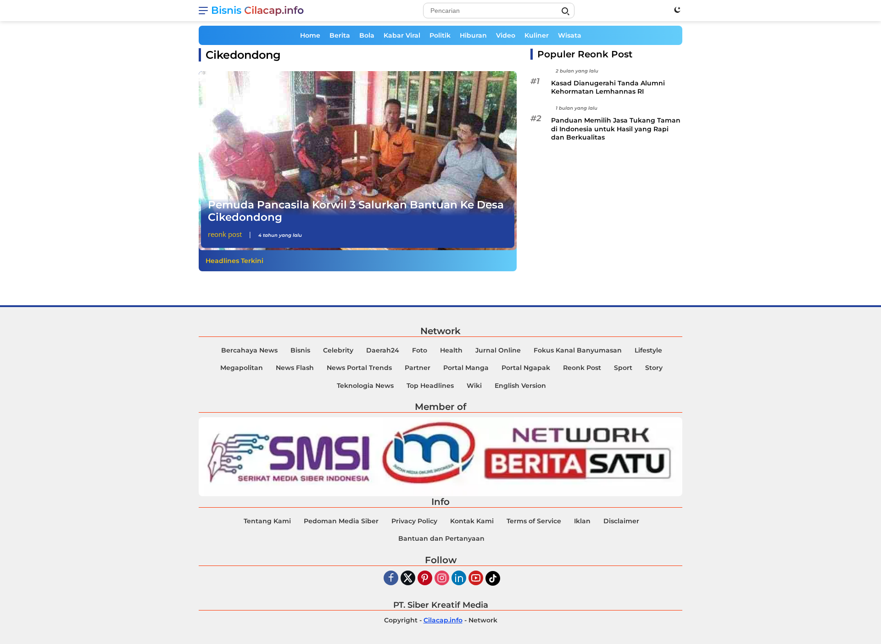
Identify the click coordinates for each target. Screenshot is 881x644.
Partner (417, 368)
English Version (520, 385)
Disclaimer (621, 521)
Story (654, 368)
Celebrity (338, 350)
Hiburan (473, 35)
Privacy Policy (414, 521)
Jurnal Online (498, 350)
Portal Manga (466, 368)
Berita (339, 35)
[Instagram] (442, 579)
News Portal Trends (359, 368)
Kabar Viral (402, 35)
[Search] (565, 11)
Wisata (569, 35)
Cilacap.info (443, 620)
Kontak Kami (472, 521)
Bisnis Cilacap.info (257, 10)
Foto (419, 350)
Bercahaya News (249, 350)
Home (310, 35)
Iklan (582, 521)
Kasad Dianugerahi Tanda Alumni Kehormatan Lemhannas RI (608, 87)
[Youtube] (475, 579)
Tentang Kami (267, 521)
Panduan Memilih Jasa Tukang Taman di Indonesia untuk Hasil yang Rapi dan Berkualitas (615, 129)
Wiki (474, 385)
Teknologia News (365, 385)
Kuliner (536, 35)
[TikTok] (492, 578)
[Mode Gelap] (677, 10)
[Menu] (205, 10)
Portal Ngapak (526, 368)
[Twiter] (408, 579)
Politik (440, 35)
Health (451, 350)
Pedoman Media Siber (341, 521)
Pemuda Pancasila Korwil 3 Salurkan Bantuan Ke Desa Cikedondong (356, 211)
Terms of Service (534, 521)
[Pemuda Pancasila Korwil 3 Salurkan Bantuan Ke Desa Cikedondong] (358, 160)
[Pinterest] (425, 579)
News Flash (295, 368)
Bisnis (300, 350)
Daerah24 (382, 350)
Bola (366, 35)
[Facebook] (391, 579)
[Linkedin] (459, 579)
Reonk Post (225, 234)
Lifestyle (648, 350)
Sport (623, 368)
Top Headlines (430, 385)
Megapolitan (241, 368)
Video (505, 35)
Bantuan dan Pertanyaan (441, 538)
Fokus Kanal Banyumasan (578, 350)
